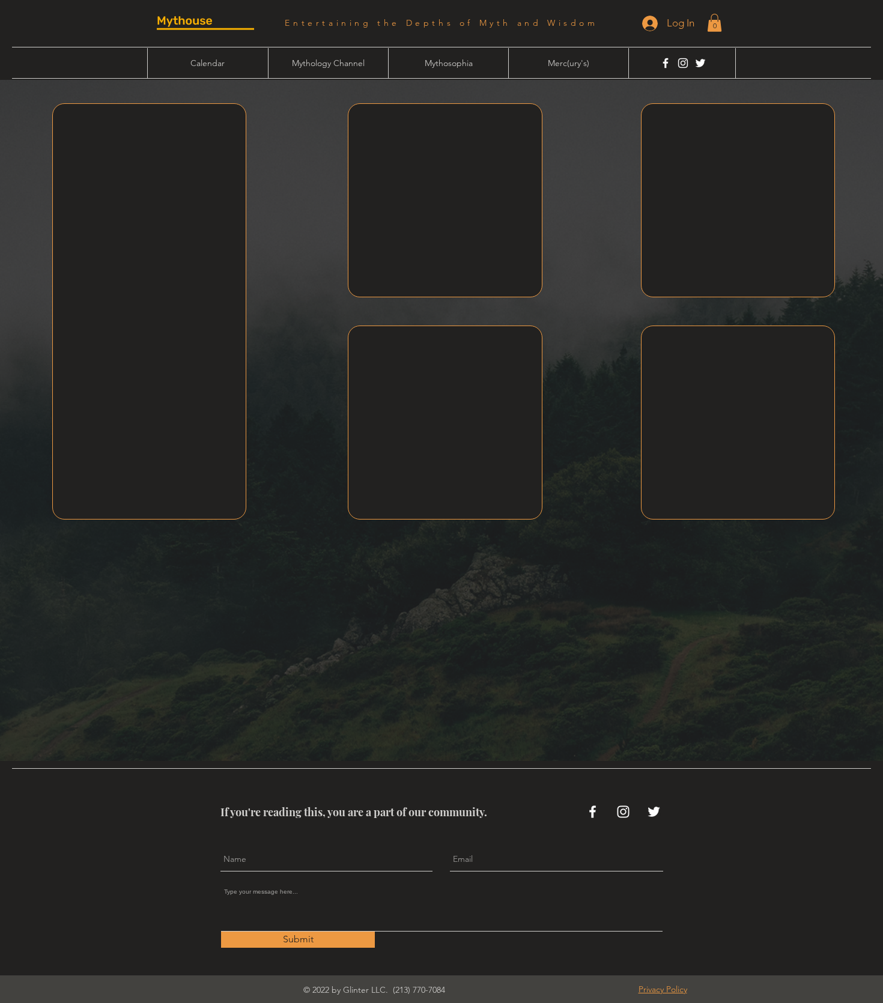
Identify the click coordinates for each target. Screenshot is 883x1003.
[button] (714, 23)
